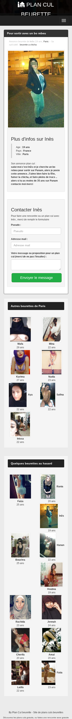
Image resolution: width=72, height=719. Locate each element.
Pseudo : (16, 225)
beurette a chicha (28, 44)
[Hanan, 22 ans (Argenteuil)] (48, 545)
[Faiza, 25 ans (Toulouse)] (20, 486)
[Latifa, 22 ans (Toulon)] (20, 672)
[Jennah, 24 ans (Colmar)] (51, 607)
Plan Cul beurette (21, 712)
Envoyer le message (36, 278)
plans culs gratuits (25, 717)
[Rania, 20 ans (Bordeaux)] (48, 486)
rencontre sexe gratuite (58, 717)
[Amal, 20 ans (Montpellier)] (51, 640)
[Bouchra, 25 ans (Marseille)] (20, 545)
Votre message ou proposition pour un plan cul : (35, 255)
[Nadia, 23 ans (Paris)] (51, 362)
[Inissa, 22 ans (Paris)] (20, 424)
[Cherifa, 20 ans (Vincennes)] (20, 640)
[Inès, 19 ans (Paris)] (49, 515)
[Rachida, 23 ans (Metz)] (20, 607)
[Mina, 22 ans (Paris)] (51, 329)
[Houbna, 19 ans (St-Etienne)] (52, 574)
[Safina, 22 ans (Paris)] (48, 394)
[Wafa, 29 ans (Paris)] (20, 329)
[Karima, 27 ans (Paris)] (20, 362)
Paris (45, 41)
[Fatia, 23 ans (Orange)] (49, 672)
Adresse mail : (19, 239)
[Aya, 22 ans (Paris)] (18, 394)
